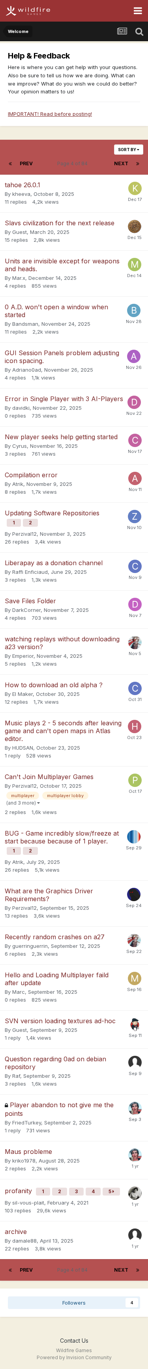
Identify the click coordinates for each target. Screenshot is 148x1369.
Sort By (127, 149)
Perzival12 (24, 534)
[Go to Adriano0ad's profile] (134, 356)
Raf (16, 1076)
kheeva (21, 194)
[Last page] (137, 164)
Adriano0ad (26, 370)
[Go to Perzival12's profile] (135, 780)
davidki (21, 408)
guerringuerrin (30, 946)
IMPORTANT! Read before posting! (50, 114)
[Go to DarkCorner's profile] (135, 604)
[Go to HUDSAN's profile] (134, 726)
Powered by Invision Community (74, 1357)
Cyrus (19, 446)
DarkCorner (26, 610)
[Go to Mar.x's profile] (134, 264)
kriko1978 (24, 1160)
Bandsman (25, 324)
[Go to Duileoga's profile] (134, 226)
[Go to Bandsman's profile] (134, 310)
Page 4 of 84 (73, 163)
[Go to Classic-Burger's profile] (135, 566)
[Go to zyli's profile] (134, 516)
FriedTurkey (26, 1122)
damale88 (24, 1241)
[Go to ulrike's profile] (135, 1193)
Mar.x (18, 278)
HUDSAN (22, 748)
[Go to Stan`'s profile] (135, 1024)
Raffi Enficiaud (30, 572)
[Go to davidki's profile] (134, 402)
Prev (26, 163)
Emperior (23, 656)
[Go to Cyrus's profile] (135, 440)
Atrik (17, 484)
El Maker (22, 694)
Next (121, 163)
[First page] (10, 164)
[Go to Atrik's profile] (135, 478)
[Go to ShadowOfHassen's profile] (134, 894)
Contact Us (74, 1340)
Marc (18, 992)
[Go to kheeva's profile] (135, 188)
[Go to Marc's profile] (134, 978)
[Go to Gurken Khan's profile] (135, 1108)
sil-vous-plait (28, 1202)
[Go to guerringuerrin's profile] (135, 642)
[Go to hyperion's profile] (134, 836)
